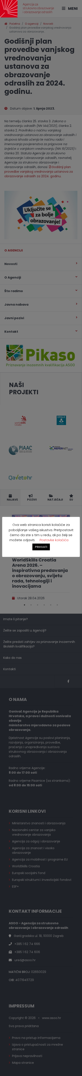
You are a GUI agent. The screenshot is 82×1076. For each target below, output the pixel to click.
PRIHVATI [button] (41, 547)
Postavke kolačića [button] (54, 540)
